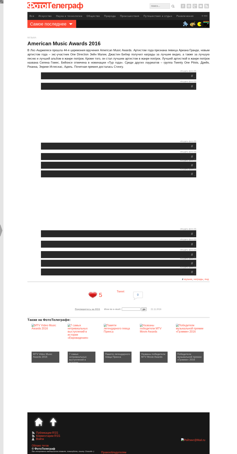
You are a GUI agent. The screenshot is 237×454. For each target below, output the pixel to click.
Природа (110, 16)
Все (31, 16)
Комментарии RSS (48, 435)
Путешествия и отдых (157, 16)
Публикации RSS (47, 432)
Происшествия (129, 16)
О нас (205, 16)
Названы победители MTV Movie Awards (153, 355)
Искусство (45, 16)
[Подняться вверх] (53, 422)
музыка (188, 279)
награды (198, 279)
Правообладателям (113, 452)
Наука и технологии (69, 16)
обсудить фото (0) (188, 71)
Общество (93, 16)
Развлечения (185, 16)
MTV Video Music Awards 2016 (42, 355)
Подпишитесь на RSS (87, 309)
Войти (40, 439)
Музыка (31, 37)
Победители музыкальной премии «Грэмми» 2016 (189, 357)
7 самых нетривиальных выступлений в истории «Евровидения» (78, 358)
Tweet (120, 291)
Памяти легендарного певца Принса (117, 355)
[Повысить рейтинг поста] (92, 294)
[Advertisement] (118, 115)
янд (207, 279)
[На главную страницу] (39, 422)
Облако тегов (40, 445)
